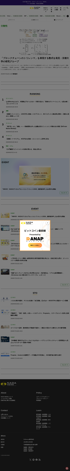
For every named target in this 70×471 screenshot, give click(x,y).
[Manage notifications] (67, 468)
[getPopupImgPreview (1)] (35, 235)
